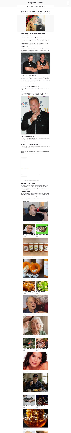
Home (27, 6)
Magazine (32, 6)
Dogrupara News (35, 3)
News (29, 6)
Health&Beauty (36, 6)
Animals (40, 6)
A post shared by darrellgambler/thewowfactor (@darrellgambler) (31, 180)
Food (42, 6)
